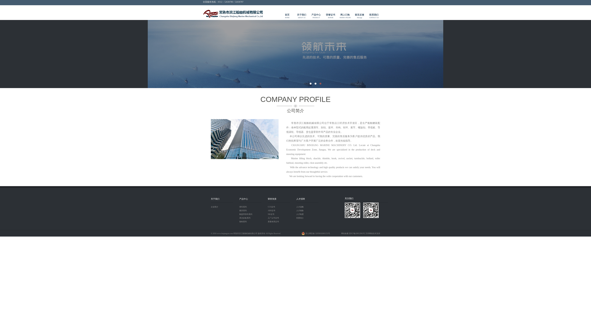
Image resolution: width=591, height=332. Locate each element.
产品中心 (316, 16)
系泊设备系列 (244, 218)
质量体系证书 (273, 222)
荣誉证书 (330, 16)
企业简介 (214, 207)
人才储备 (300, 210)
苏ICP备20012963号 (357, 233)
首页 (287, 16)
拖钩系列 (243, 222)
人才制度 (300, 214)
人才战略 (300, 207)
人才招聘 (300, 199)
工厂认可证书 (273, 218)
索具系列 (243, 210)
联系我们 (374, 16)
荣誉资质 (272, 199)
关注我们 (349, 198)
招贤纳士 (300, 218)
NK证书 (271, 214)
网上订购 (345, 16)
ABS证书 (271, 210)
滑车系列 (243, 207)
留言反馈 (359, 16)
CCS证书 (271, 207)
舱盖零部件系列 (245, 214)
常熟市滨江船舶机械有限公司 (233, 14)
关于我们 (301, 16)
